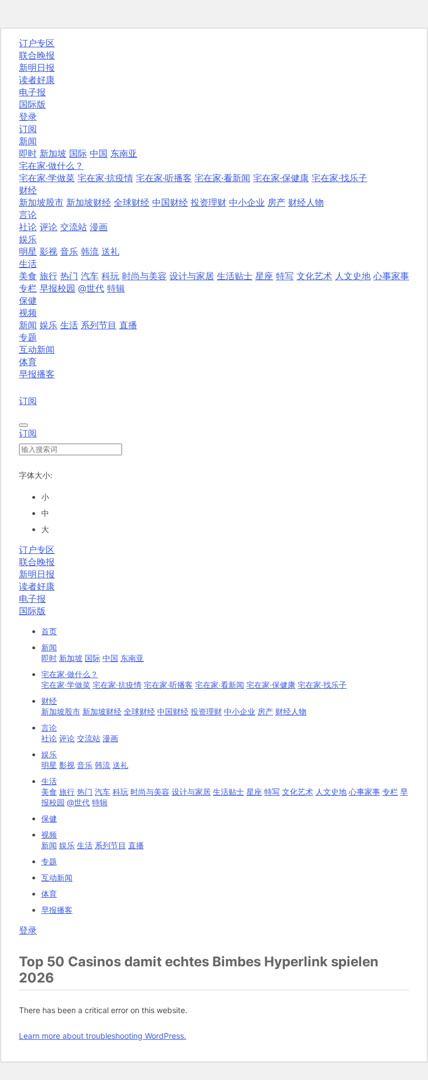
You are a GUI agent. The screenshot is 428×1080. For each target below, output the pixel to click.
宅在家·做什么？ (69, 674)
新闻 (28, 324)
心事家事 (391, 275)
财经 (49, 701)
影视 (48, 251)
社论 (28, 226)
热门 (69, 275)
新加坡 (53, 153)
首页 (49, 631)
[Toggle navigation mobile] (23, 425)
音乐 (69, 251)
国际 (78, 153)
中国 (99, 153)
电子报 (32, 92)
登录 (28, 116)
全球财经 (131, 202)
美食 (28, 275)
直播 (128, 324)
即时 (28, 153)
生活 (69, 324)
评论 (48, 226)
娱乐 (48, 324)
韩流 (90, 251)
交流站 (73, 226)
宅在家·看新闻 (222, 177)
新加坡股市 (41, 202)
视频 (49, 834)
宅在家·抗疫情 (105, 177)
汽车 (90, 275)
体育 (28, 361)
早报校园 (57, 288)
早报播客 (37, 374)
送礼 (110, 251)
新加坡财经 (88, 202)
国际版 (32, 104)
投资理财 (208, 202)
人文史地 (353, 275)
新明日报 (37, 67)
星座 (264, 275)
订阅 (28, 128)
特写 (285, 275)
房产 (276, 202)
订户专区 (37, 42)
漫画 (99, 226)
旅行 (48, 275)
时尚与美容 (144, 275)
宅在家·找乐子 (339, 177)
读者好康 (37, 79)
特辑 (116, 288)
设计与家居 (191, 275)
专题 (28, 337)
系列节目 (98, 324)
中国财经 (170, 202)
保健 (28, 300)
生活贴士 (234, 275)
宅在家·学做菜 (47, 177)
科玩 (110, 275)
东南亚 (123, 153)
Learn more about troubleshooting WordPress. (102, 1035)
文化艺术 (314, 275)
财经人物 (306, 202)
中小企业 (247, 202)
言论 (49, 727)
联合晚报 (37, 55)
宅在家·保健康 (281, 177)
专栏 (28, 288)
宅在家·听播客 (164, 177)
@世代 (91, 288)
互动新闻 (37, 349)
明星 (28, 251)
